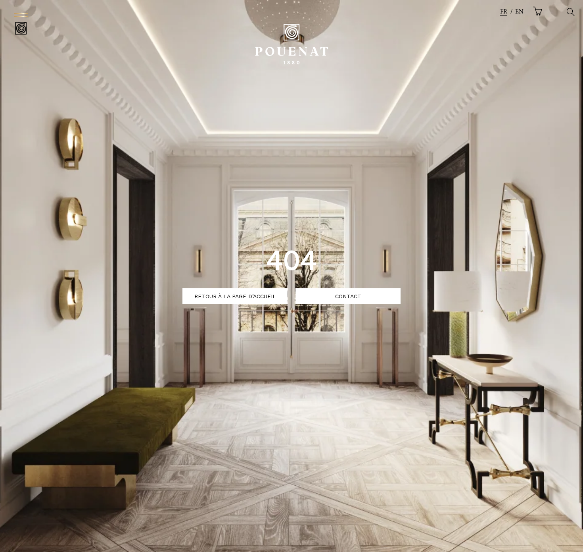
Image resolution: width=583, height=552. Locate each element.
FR (503, 12)
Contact (348, 296)
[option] (519, 12)
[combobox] (503, 12)
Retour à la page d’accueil (235, 296)
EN (519, 12)
